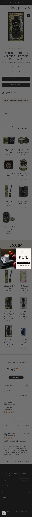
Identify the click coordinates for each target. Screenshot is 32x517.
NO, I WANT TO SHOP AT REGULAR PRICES (23, 265)
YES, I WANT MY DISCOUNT (23, 262)
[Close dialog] (30, 249)
